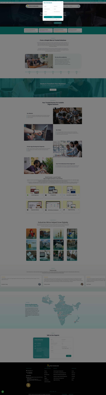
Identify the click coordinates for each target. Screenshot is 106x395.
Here (59, 19)
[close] (62, 2)
